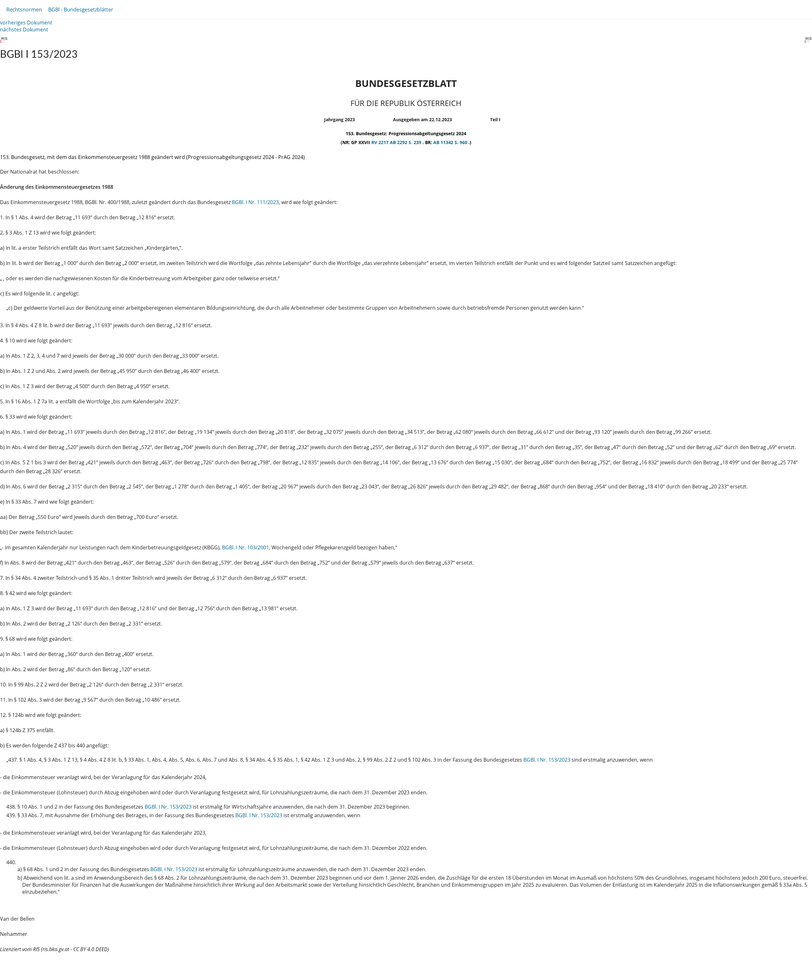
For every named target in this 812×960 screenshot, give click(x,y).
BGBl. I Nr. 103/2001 (245, 547)
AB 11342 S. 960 (450, 142)
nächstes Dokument (24, 29)
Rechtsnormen (24, 9)
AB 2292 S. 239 (406, 142)
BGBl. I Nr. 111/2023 (255, 202)
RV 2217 (380, 142)
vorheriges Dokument (26, 22)
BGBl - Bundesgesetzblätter (80, 9)
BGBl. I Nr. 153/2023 (546, 759)
